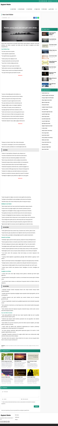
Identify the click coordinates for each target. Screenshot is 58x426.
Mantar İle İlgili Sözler (18, 377)
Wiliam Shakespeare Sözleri (53, 79)
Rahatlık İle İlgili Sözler (5, 377)
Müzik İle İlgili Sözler (31, 377)
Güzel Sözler (5, 17)
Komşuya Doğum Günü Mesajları (48, 97)
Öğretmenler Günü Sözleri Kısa (52, 73)
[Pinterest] (43, 1)
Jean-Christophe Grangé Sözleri (32, 362)
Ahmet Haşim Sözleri (45, 116)
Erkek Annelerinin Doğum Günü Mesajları (52, 33)
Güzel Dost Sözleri (45, 144)
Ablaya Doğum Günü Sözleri (47, 100)
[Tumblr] (44, 1)
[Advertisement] (20, 84)
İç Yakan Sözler (44, 128)
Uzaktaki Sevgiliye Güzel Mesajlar (48, 95)
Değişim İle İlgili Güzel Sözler (47, 125)
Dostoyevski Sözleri (45, 104)
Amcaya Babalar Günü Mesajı (47, 137)
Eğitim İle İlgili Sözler (46, 102)
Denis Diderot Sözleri (53, 44)
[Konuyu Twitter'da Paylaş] (36, 18)
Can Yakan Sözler (45, 109)
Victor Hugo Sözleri (45, 132)
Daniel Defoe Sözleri (45, 135)
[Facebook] (39, 1)
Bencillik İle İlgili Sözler (46, 118)
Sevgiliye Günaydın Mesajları (47, 107)
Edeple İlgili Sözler (17, 361)
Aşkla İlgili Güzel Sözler (46, 123)
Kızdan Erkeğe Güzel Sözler (6, 361)
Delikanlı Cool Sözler (13, 345)
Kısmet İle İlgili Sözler (46, 121)
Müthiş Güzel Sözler (45, 139)
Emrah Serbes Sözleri (53, 55)
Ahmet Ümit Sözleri (52, 67)
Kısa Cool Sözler (25, 345)
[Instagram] (46, 1)
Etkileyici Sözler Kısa (53, 50)
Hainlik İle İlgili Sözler (46, 114)
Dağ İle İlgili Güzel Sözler (52, 84)
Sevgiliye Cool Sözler (32, 345)
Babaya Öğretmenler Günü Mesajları (53, 62)
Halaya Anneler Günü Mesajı (47, 130)
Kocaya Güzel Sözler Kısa (46, 142)
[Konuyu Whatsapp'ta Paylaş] (38, 18)
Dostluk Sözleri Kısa (45, 93)
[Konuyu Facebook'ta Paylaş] (34, 18)
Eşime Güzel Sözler (45, 149)
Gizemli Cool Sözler (20, 345)
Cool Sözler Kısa (7, 345)
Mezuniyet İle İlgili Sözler (46, 146)
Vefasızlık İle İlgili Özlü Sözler (47, 111)
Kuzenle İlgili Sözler (52, 39)
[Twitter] (41, 1)
